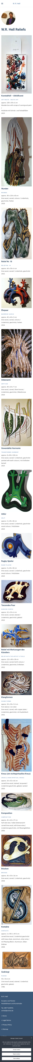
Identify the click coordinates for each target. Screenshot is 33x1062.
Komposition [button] (6, 813)
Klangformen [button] (7, 697)
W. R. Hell (16, 3)
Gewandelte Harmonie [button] (11, 448)
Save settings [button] (16, 1058)
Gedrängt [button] (5, 972)
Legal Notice (7, 1020)
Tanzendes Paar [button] (8, 605)
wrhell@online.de (7, 1011)
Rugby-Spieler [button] (7, 561)
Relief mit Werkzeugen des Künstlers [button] (12, 651)
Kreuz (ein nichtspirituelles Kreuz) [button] (16, 773)
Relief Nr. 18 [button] (6, 261)
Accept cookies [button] (16, 1049)
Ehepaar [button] (4, 310)
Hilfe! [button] (3, 514)
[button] (2, 3)
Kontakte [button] (5, 926)
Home (5, 1016)
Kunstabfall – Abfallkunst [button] (12, 95)
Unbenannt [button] (6, 379)
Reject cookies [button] (16, 1054)
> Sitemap (4, 1029)
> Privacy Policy (6, 1025)
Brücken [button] (5, 868)
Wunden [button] (4, 188)
